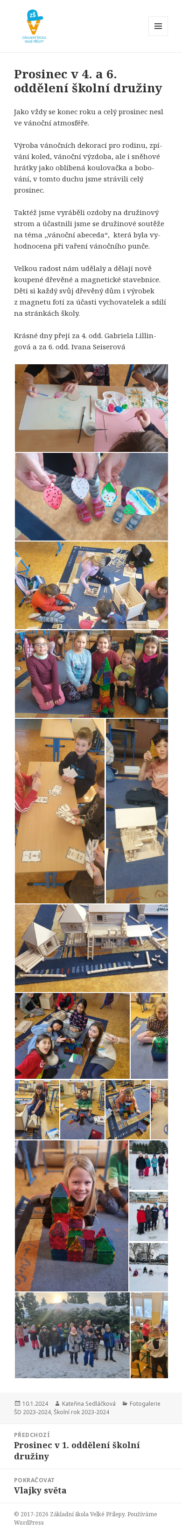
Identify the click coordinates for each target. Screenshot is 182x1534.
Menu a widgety (158, 35)
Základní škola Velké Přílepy (87, 1514)
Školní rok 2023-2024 (81, 1412)
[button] (59, 811)
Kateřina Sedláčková (89, 1404)
